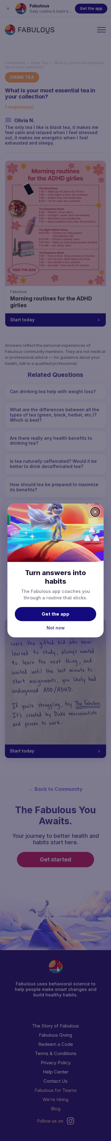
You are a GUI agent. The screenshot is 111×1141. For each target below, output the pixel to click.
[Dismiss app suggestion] (95, 511)
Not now (56, 627)
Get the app (55, 614)
